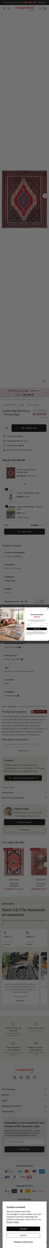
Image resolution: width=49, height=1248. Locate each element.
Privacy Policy (13, 1222)
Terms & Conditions (29, 634)
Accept (23, 1228)
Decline (23, 1235)
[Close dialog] (47, 609)
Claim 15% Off (36, 628)
